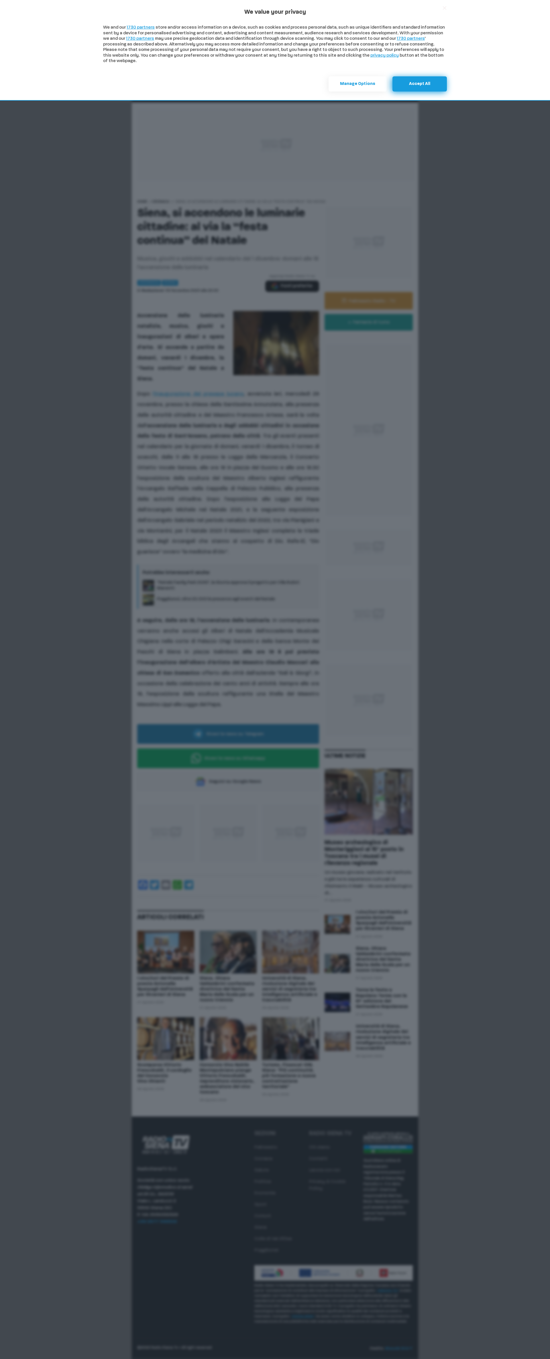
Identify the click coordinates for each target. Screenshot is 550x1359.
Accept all (419, 84)
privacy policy (384, 55)
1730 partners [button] (141, 27)
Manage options (357, 84)
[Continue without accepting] (444, 8)
